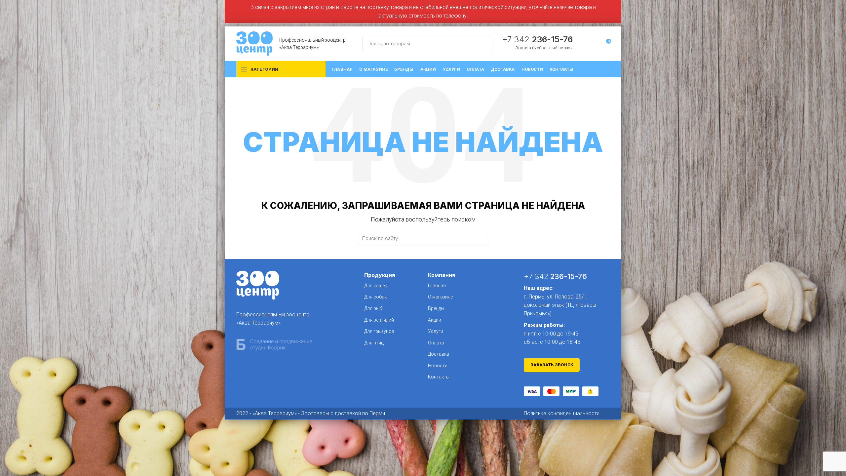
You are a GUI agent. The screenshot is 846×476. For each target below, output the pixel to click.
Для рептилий (379, 320)
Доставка (438, 354)
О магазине (440, 296)
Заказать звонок (551, 364)
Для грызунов (379, 331)
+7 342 (537, 39)
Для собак (375, 296)
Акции (434, 320)
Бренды (436, 308)
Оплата (436, 342)
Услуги (435, 331)
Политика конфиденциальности (561, 413)
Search (483, 43)
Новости (437, 365)
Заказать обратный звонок (544, 47)
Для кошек (375, 285)
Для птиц (374, 342)
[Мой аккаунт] (593, 43)
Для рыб (373, 308)
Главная (437, 285)
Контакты (438, 376)
